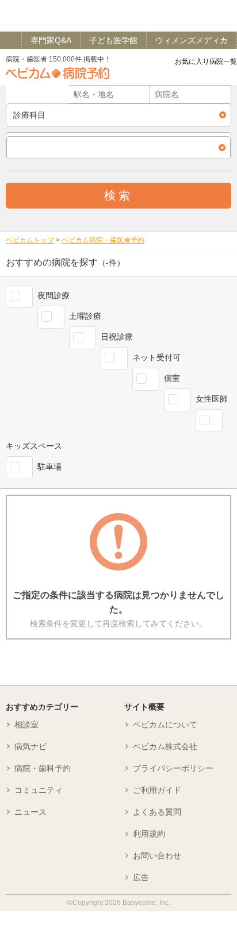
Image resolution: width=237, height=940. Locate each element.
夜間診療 (53, 295)
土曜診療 (85, 316)
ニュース (30, 811)
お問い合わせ (157, 855)
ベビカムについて (165, 724)
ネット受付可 (156, 357)
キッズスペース (34, 445)
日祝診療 (117, 336)
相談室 (26, 724)
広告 (141, 877)
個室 (172, 378)
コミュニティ (38, 790)
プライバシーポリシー (173, 768)
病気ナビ (30, 746)
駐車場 (49, 466)
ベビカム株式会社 (165, 746)
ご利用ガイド (157, 790)
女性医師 (212, 398)
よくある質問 (157, 811)
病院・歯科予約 (42, 768)
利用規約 (149, 833)
